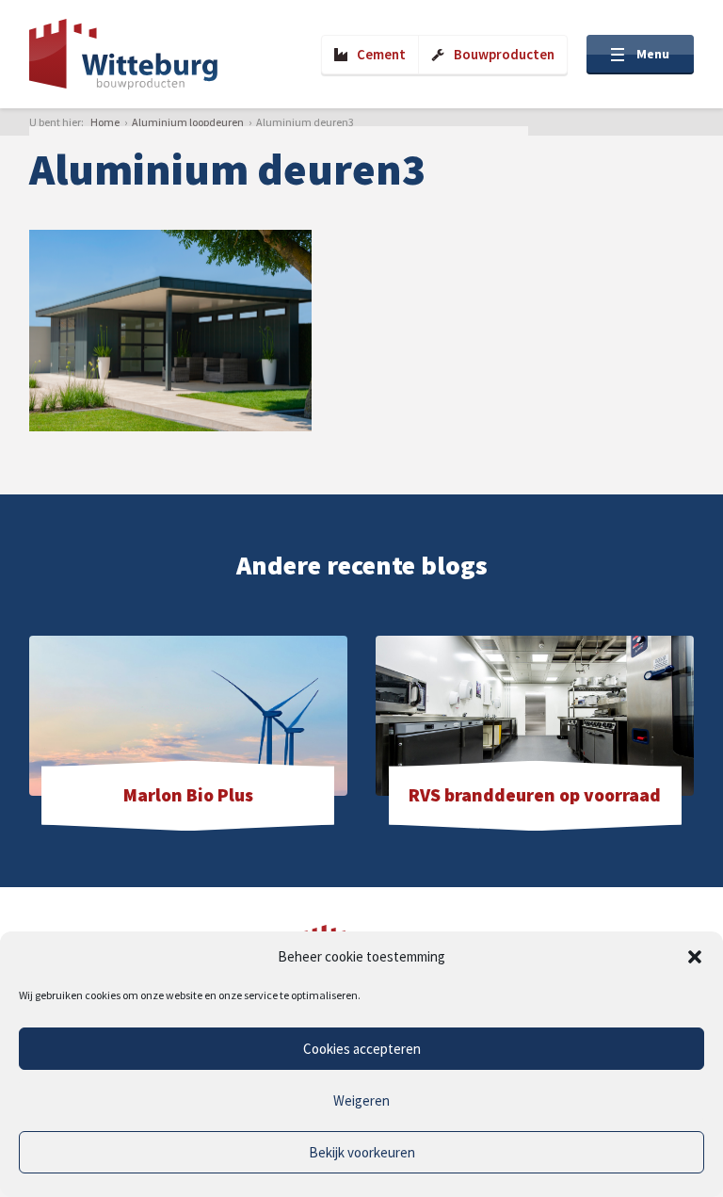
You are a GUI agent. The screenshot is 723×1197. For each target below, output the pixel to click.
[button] (694, 956)
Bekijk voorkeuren (362, 1152)
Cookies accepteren (362, 1049)
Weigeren (361, 1100)
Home (105, 122)
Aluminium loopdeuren (188, 122)
